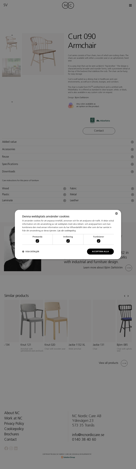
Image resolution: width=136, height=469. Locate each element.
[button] (30, 251)
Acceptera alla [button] (100, 251)
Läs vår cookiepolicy (66, 230)
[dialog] (68, 234)
